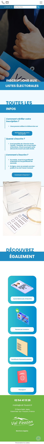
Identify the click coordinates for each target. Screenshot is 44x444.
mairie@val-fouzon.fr (22, 407)
